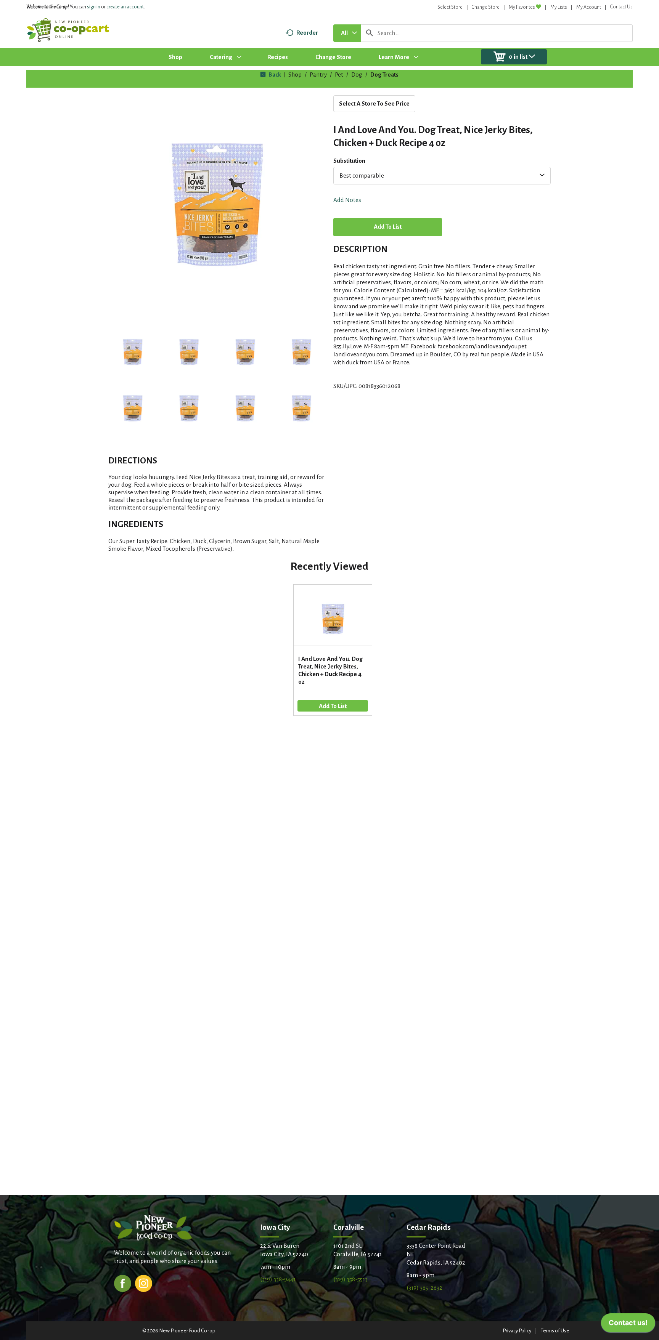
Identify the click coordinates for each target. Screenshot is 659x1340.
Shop (295, 74)
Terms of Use (555, 1331)
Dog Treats (384, 74)
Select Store (450, 7)
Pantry (318, 74)
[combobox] (347, 33)
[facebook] (122, 1282)
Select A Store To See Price (374, 103)
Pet (339, 74)
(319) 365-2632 (424, 1287)
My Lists (558, 7)
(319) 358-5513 (350, 1279)
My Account (588, 7)
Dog (356, 74)
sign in (93, 7)
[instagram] (143, 1282)
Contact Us (621, 7)
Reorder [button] (307, 32)
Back (274, 74)
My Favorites (522, 7)
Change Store (486, 7)
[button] (132, 352)
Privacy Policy (517, 1331)
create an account (125, 7)
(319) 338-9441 (278, 1279)
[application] (628, 1325)
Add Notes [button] (347, 200)
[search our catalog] (369, 33)
